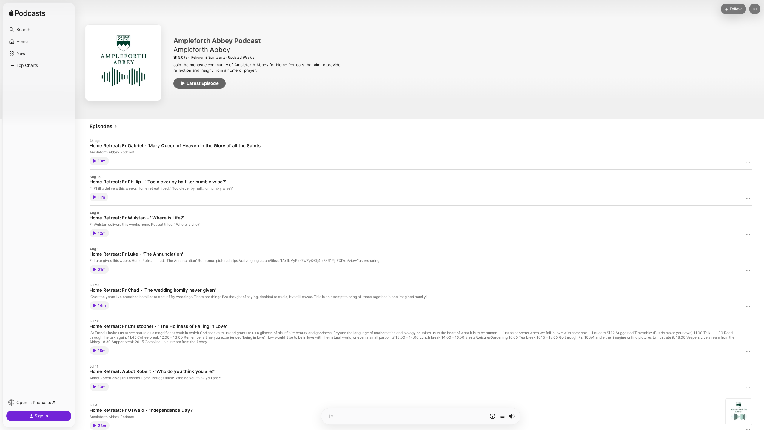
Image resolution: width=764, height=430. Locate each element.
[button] (39, 29)
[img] (27, 13)
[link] (103, 126)
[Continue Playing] (502, 416)
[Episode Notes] (492, 416)
